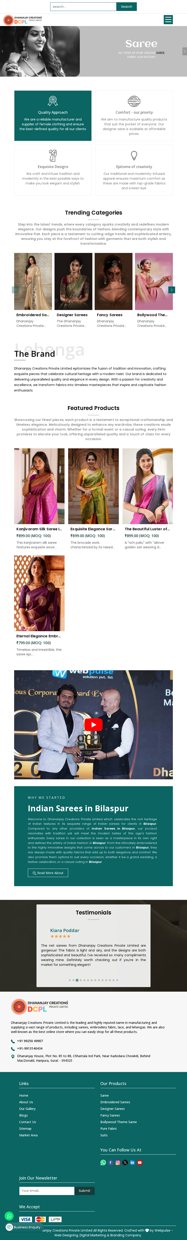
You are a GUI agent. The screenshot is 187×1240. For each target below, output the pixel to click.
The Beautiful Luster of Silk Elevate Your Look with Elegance (148, 529)
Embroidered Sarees (33, 315)
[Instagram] (118, 1162)
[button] (171, 289)
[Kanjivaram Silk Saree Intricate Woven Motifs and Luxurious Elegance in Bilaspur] (39, 486)
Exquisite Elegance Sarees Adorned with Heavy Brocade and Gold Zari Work (93, 529)
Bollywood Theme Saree (154, 315)
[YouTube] (140, 1162)
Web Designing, (66, 1235)
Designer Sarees (72, 315)
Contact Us (27, 1122)
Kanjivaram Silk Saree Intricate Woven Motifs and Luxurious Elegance (39, 529)
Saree (104, 1095)
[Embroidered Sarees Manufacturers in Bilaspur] (33, 281)
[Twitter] (125, 1162)
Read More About (49, 873)
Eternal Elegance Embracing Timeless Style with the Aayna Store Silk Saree (39, 636)
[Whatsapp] (103, 1162)
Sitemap (25, 1128)
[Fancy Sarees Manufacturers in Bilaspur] (114, 281)
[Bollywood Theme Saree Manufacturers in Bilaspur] (154, 281)
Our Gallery (27, 1108)
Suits (104, 1135)
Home (23, 1095)
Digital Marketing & (94, 1235)
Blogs (23, 1115)
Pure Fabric (108, 1128)
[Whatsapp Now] (9, 1216)
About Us (26, 1102)
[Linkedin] (132, 1162)
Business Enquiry (26, 1227)
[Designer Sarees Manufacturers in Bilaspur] (74, 281)
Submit (84, 1190)
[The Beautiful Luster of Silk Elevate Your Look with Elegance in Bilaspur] (147, 486)
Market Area (28, 1135)
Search (126, 6)
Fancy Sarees (109, 315)
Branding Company (125, 1235)
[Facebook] (110, 1162)
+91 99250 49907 (30, 1041)
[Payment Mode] (40, 1219)
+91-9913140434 (29, 1048)
